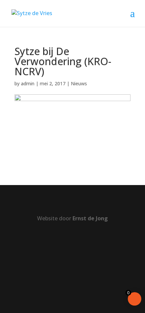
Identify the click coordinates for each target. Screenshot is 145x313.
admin (27, 83)
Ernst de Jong (90, 218)
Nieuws (79, 83)
